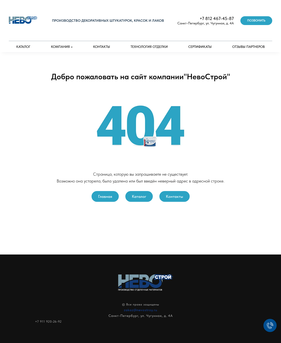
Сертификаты (200, 47)
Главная (105, 196)
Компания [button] (60, 47)
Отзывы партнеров (248, 47)
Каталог (23, 47)
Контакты (101, 47)
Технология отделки (149, 47)
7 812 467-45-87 (218, 18)
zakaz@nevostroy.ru (140, 310)
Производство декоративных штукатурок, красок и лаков (108, 20)
